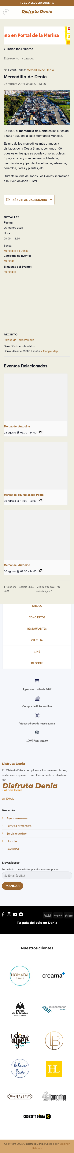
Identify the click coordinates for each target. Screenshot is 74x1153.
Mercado (9, 261)
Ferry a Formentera (19, 825)
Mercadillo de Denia (16, 251)
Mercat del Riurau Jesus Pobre (24, 495)
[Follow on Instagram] (9, 914)
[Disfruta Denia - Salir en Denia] (37, 12)
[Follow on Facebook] (3, 914)
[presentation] (35, 397)
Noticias (12, 841)
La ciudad (13, 849)
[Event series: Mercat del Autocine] (40, 432)
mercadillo (10, 272)
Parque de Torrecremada (19, 340)
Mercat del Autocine (17, 426)
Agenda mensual (17, 818)
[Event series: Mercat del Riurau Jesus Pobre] (40, 500)
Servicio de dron (17, 833)
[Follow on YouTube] (15, 914)
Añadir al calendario (30, 200)
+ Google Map (49, 351)
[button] (6, 12)
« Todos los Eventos (18, 49)
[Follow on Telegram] (21, 914)
